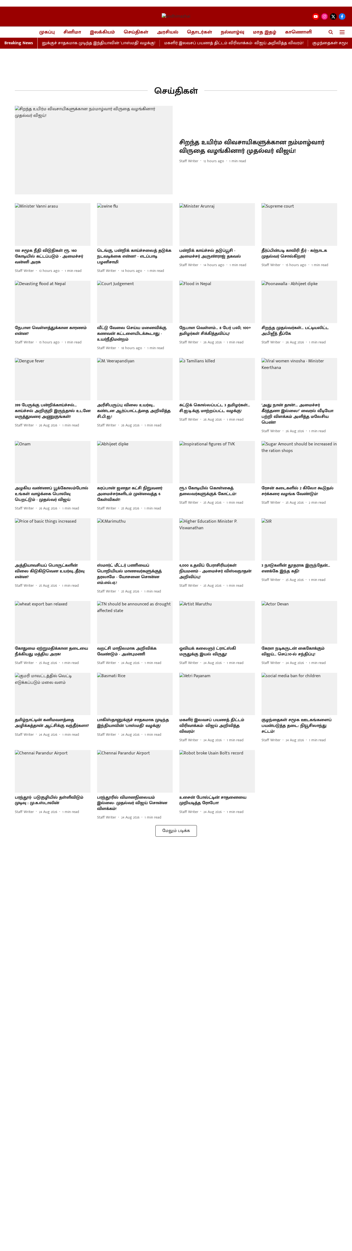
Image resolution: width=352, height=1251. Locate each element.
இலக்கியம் (102, 32)
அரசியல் (167, 32)
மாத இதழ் (264, 32)
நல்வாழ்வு (232, 32)
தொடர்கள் (199, 32)
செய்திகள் (136, 32)
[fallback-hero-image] (94, 150)
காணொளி (298, 32)
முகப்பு (47, 32)
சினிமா (72, 32)
